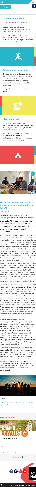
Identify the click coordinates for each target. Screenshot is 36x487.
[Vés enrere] (1, 168)
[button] (13, 457)
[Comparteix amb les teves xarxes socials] (34, 6)
